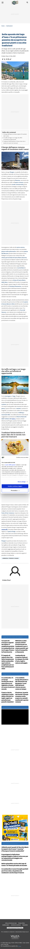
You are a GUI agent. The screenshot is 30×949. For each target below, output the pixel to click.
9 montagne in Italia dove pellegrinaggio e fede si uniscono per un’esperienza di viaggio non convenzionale (14, 857)
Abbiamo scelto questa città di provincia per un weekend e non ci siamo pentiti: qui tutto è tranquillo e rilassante (21, 646)
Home (3, 26)
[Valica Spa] (15, 937)
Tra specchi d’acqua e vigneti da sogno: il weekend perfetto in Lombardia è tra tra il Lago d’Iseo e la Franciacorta (7, 646)
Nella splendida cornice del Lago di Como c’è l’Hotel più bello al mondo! (14, 864)
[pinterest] (6, 59)
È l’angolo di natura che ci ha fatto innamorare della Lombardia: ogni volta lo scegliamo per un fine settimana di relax (7, 661)
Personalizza (14, 490)
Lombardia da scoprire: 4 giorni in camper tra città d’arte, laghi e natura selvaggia (21, 659)
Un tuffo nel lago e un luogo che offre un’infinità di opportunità (12, 138)
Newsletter (25, 925)
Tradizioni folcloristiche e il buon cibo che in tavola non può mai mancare (14, 142)
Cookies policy (5, 925)
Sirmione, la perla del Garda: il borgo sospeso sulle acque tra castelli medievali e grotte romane (21, 697)
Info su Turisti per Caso (11, 923)
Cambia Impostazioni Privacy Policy (15, 927)
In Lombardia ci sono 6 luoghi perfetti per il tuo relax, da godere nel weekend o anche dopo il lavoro (14, 870)
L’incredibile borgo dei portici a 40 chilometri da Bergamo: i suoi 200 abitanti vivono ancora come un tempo (21, 683)
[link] (10, 59)
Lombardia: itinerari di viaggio (10, 558)
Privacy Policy (21, 923)
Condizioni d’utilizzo (16, 925)
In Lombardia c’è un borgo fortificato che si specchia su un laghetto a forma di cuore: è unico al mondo (8, 683)
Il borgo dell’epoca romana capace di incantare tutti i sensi (15, 135)
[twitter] (4, 59)
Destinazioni (9, 26)
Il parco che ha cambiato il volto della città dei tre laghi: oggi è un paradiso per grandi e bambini (7, 697)
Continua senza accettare (22, 457)
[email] (8, 59)
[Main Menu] (2, 2)
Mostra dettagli (22, 481)
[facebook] (2, 59)
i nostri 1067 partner (10, 464)
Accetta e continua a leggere (15, 486)
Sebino (14, 419)
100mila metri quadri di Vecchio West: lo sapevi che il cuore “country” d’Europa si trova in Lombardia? (15, 849)
